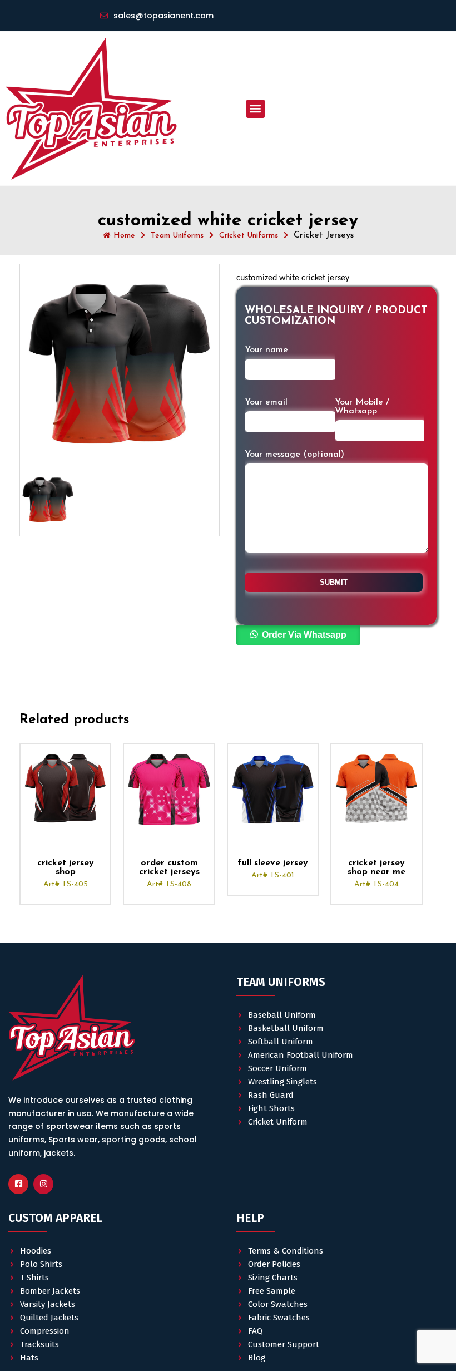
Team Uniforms (177, 235)
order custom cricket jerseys (169, 867)
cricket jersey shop (65, 867)
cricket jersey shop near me (376, 867)
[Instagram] (43, 1184)
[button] (255, 109)
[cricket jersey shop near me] (376, 789)
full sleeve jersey (272, 863)
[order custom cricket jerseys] (169, 789)
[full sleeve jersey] (273, 789)
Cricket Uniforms (248, 235)
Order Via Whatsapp (304, 634)
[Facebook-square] (18, 1184)
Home (124, 235)
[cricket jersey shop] (65, 789)
